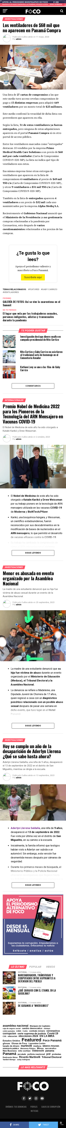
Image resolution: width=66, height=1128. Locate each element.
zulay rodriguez (23, 1059)
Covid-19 (52, 1033)
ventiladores (11, 292)
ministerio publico (11, 1048)
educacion (12, 1036)
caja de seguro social (12, 1028)
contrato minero (37, 1031)
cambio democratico (32, 1028)
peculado (22, 1054)
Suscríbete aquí (33, 277)
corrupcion (9, 1033)
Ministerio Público (28, 1048)
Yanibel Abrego (9, 1059)
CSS (4, 1036)
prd (48, 1054)
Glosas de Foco (19, 1043)
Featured (34, 289)
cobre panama (9, 1031)
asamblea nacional (15, 1025)
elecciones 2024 (28, 1036)
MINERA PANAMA (51, 1046)
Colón (25, 1031)
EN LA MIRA (47, 1036)
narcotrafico (50, 1048)
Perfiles (33, 1106)
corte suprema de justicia (32, 1033)
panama (49, 1050)
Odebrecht (38, 1051)
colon (18, 1031)
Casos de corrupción (50, 1106)
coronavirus (53, 1031)
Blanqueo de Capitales (40, 1026)
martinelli (26, 1045)
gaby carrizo (49, 289)
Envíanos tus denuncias (16, 1106)
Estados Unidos (11, 1041)
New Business (10, 1051)
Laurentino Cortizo (37, 1043)
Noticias (34, 1110)
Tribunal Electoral (51, 1057)
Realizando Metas (10, 1057)
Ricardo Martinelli (29, 1057)
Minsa (40, 1048)
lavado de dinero (11, 1046)
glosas (6, 1043)
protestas (56, 1054)
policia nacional (36, 1054)
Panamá (9, 1054)
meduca (37, 1046)
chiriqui (47, 1028)
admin (18, 39)
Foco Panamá (52, 1040)
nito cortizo (24, 1051)
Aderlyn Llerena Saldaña (25, 828)
